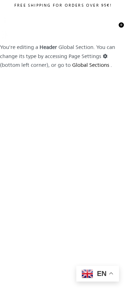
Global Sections (90, 65)
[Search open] (103, 25)
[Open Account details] (89, 25)
